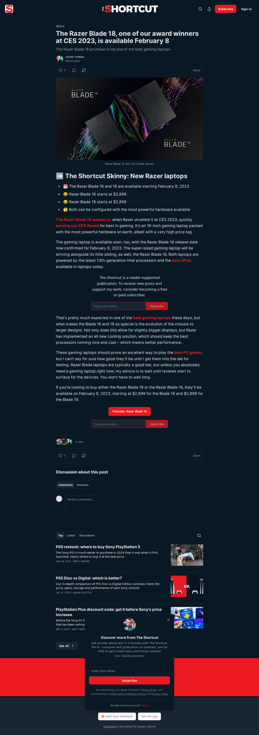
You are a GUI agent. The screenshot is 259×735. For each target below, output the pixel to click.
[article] (129, 557)
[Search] (200, 9)
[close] (168, 620)
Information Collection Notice (128, 694)
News (60, 26)
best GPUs (181, 260)
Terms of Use (149, 690)
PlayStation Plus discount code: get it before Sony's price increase (109, 612)
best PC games (188, 352)
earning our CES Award (77, 225)
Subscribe (225, 9)
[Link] (50, 176)
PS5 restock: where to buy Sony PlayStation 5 (98, 547)
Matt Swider (82, 561)
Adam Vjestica (82, 592)
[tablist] (73, 485)
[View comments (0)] (74, 70)
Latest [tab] (71, 535)
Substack (109, 726)
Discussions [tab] (86, 535)
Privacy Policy (160, 694)
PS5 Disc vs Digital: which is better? (89, 578)
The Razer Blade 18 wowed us (83, 219)
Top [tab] (60, 535)
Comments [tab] (65, 485)
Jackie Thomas (75, 57)
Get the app (149, 716)
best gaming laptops (152, 317)
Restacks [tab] (82, 485)
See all (64, 646)
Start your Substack (119, 716)
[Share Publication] (209, 9)
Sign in (246, 9)
